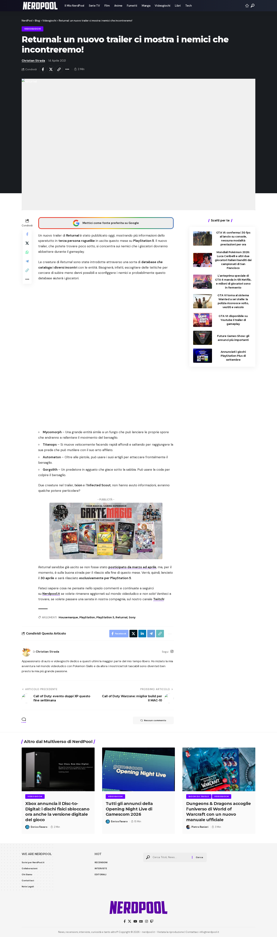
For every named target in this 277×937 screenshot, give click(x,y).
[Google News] (141, 921)
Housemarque (68, 617)
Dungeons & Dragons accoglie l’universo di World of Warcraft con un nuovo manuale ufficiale (218, 811)
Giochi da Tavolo (198, 796)
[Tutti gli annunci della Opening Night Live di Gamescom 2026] (138, 769)
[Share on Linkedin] (142, 633)
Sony (132, 617)
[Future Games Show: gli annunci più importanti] (202, 338)
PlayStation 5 (105, 617)
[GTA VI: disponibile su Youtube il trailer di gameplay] (202, 320)
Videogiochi (32, 28)
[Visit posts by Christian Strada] (26, 652)
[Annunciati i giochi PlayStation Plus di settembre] (202, 356)
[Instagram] (172, 652)
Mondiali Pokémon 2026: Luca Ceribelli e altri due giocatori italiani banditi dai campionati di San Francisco (233, 260)
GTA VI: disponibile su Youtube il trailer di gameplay (233, 319)
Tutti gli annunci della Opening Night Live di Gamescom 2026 (129, 809)
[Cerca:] (171, 857)
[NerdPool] (40, 5)
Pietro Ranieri (199, 827)
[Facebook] (125, 921)
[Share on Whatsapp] (27, 252)
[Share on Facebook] (43, 69)
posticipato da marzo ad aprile (132, 567)
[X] (129, 921)
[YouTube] (135, 921)
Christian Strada (33, 61)
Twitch (158, 599)
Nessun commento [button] (155, 720)
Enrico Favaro (39, 827)
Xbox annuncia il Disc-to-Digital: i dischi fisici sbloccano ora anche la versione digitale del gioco (57, 811)
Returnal (121, 617)
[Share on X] (51, 69)
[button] (252, 6)
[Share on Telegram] (27, 261)
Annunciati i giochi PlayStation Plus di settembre (233, 355)
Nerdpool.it (51, 594)
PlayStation (87, 617)
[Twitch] (151, 921)
